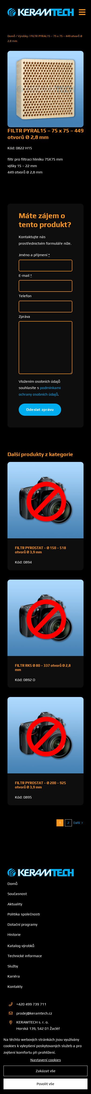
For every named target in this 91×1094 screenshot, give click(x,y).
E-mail (25, 275)
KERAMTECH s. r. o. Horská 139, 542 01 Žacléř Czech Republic (38, 1028)
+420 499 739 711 (31, 1004)
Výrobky (23, 36)
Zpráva (24, 316)
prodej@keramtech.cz (34, 1013)
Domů (11, 36)
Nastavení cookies (45, 1060)
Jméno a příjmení (34, 255)
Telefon (25, 296)
